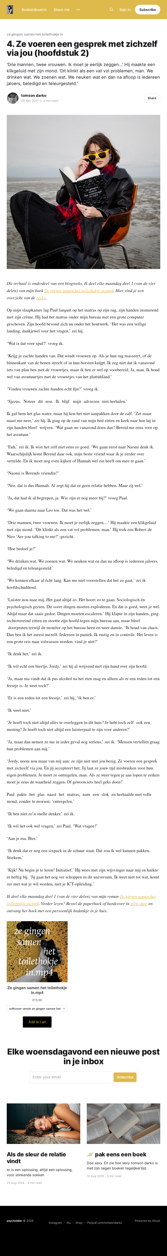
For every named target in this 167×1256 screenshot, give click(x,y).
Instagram (55, 1222)
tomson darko (33, 95)
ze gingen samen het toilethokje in (35, 34)
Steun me (61, 9)
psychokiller (14, 1220)
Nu (69, 1222)
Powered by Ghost (147, 1220)
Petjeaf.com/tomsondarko (104, 1222)
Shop (78, 1222)
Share (152, 98)
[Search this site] (111, 9)
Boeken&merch (34, 9)
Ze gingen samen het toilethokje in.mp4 (78, 290)
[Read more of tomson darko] (13, 98)
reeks (40, 297)
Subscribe (147, 9)
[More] (78, 10)
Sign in (125, 9)
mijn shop (138, 903)
